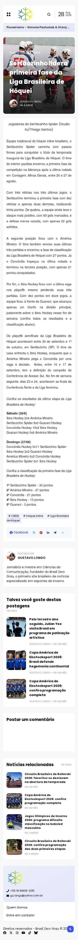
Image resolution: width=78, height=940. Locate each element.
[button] (63, 533)
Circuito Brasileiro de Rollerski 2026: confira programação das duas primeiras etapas (48, 845)
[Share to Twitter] (33, 532)
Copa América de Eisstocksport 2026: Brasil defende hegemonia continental (49, 659)
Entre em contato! (20, 915)
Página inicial (19, 53)
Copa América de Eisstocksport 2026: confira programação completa (47, 688)
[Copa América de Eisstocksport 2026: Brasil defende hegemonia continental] (16, 660)
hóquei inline (34, 516)
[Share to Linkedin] (48, 532)
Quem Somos (17, 907)
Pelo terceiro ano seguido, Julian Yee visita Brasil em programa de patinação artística (49, 628)
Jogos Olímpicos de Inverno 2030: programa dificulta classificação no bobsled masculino (46, 822)
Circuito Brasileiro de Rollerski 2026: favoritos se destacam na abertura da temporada (48, 778)
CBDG (37, 52)
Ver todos (11, 610)
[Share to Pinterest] (41, 532)
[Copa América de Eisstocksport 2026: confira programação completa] (16, 689)
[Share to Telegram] (55, 532)
